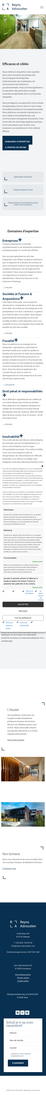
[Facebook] (27, 1013)
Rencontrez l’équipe (15, 740)
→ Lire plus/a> (8, 384)
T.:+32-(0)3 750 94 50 (23, 942)
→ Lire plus (7, 287)
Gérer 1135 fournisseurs (29, 592)
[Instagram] (22, 1013)
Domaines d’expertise (17, 141)
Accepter (23, 604)
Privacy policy (23, 977)
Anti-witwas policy (23, 974)
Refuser (23, 611)
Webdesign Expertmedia (32, 1090)
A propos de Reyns (15, 147)
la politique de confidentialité (21, 1055)
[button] (42, 466)
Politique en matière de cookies (9, 625)
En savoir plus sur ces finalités (40, 595)
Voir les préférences (23, 618)
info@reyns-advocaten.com (23, 946)
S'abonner (18, 1063)
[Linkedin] (18, 1013)
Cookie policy (23, 981)
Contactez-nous (9, 868)
